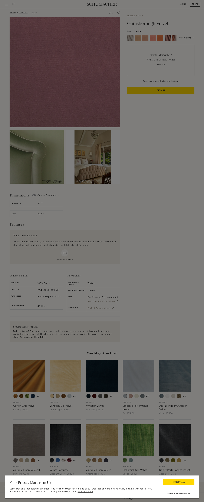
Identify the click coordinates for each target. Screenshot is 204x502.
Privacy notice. (85, 491)
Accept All (179, 482)
